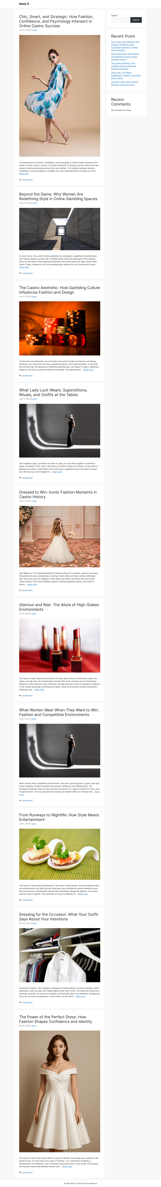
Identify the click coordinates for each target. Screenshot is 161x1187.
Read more (24, 174)
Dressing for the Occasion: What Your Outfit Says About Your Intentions (58, 916)
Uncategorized (27, 179)
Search (114, 15)
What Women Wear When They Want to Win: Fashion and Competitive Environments (59, 712)
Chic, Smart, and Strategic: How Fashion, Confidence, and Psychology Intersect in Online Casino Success (56, 21)
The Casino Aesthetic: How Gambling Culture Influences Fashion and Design (59, 290)
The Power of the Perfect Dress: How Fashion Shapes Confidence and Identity (55, 1019)
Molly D (24, 3)
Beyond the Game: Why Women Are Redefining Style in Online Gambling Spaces (58, 196)
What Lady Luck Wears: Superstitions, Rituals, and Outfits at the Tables (53, 392)
